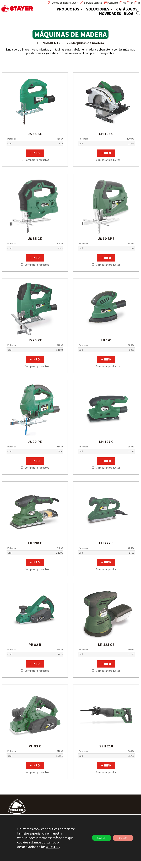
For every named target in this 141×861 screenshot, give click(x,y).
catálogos (127, 9)
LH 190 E (35, 543)
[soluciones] (112, 9)
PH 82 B (34, 644)
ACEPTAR (101, 837)
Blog (128, 13)
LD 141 (106, 340)
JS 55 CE (35, 238)
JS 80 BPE (106, 238)
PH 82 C (35, 746)
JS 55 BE (35, 133)
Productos (68, 9)
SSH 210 (106, 746)
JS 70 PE (35, 340)
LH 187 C (106, 441)
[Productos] (81, 9)
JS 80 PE (35, 441)
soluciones (97, 9)
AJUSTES (52, 847)
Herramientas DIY (52, 43)
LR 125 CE (106, 644)
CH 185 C (106, 133)
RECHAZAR (123, 837)
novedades (110, 13)
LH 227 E (106, 543)
